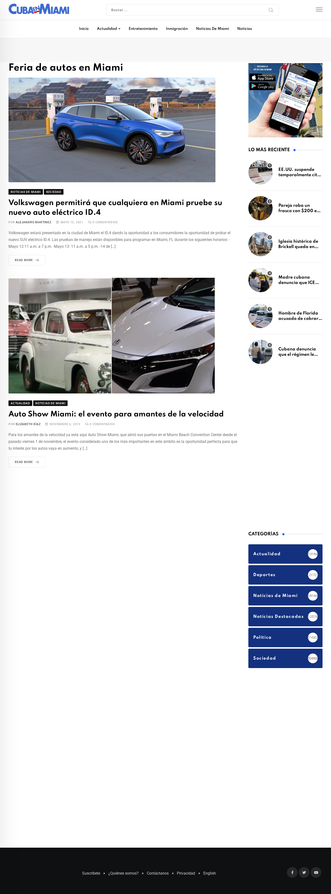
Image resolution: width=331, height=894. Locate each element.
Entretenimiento (143, 29)
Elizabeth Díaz (28, 424)
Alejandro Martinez (33, 223)
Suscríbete (91, 875)
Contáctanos (158, 875)
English (209, 875)
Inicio (84, 29)
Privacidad (186, 875)
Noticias (244, 29)
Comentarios (105, 223)
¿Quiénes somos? (123, 875)
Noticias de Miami (212, 29)
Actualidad (107, 29)
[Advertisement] (284, 449)
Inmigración (177, 29)
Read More (24, 261)
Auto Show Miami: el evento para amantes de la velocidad (109, 414)
